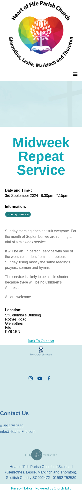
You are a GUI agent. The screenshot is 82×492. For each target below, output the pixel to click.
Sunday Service (18, 214)
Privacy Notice (22, 488)
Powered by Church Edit (53, 488)
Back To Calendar (41, 340)
